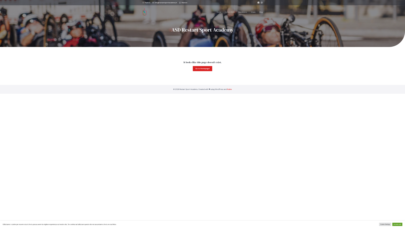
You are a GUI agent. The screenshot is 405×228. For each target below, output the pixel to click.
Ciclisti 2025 (230, 12)
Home (219, 12)
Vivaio (253, 12)
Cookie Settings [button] (385, 224)
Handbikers (242, 12)
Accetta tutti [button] (397, 224)
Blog (261, 12)
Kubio (229, 89)
